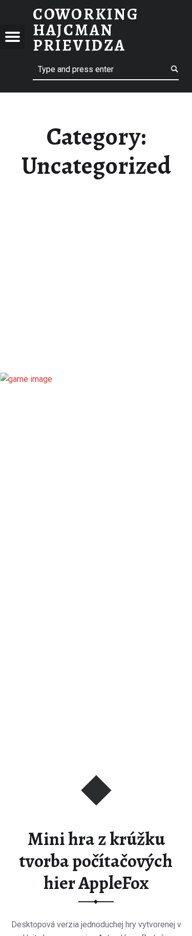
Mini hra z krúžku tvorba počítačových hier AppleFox (96, 861)
